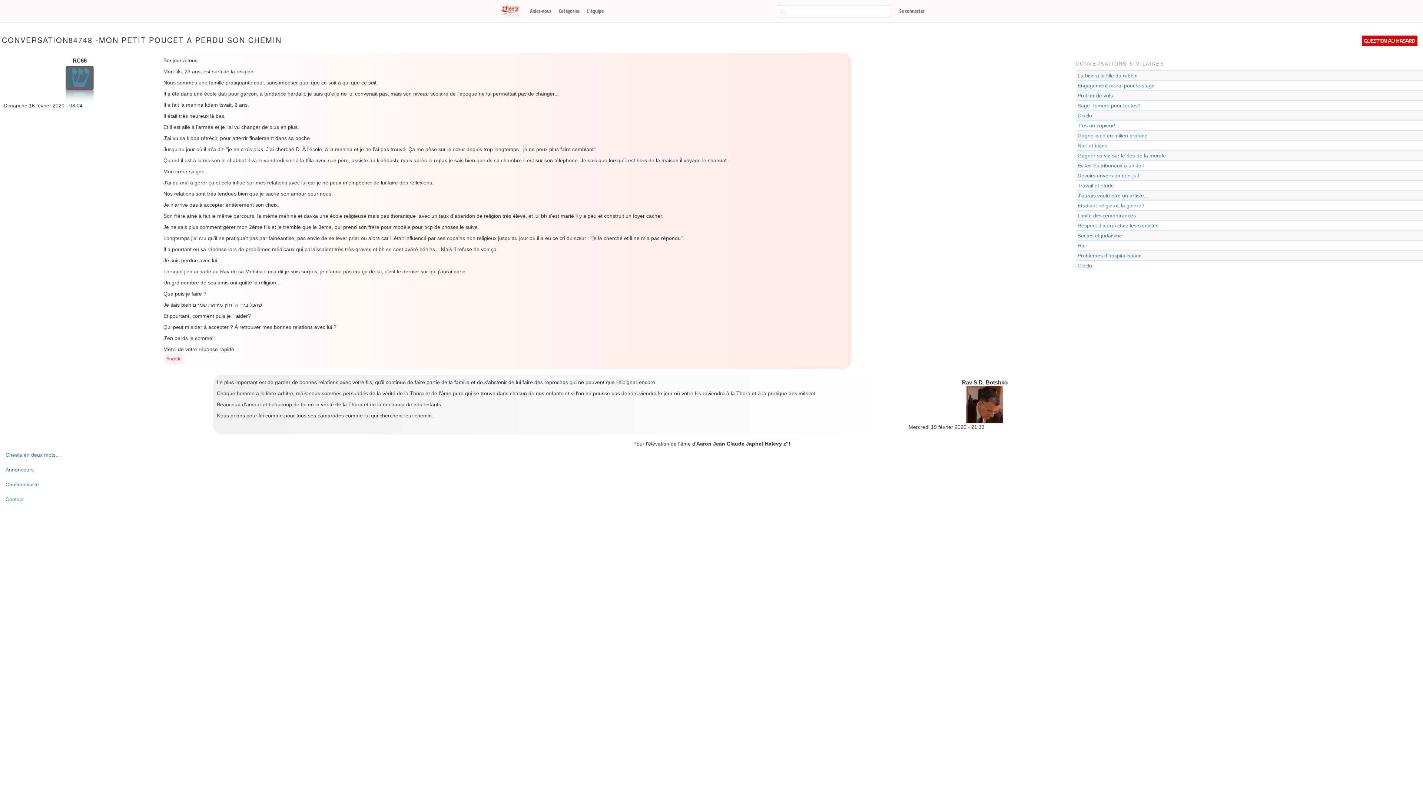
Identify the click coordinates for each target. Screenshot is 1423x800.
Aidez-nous (540, 10)
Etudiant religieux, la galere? (1111, 206)
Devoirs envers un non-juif (1108, 176)
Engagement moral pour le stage (1116, 86)
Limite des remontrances (1107, 216)
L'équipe (595, 10)
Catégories (569, 10)
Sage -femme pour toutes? (1109, 106)
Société (174, 358)
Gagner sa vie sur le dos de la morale (1122, 156)
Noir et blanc (1092, 146)
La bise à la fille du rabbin (1108, 76)
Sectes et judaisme (1100, 236)
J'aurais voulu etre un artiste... (1113, 196)
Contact (15, 499)
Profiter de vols (1095, 96)
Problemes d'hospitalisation (1110, 256)
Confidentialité (22, 484)
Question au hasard (1389, 41)
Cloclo (1085, 116)
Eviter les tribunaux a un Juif (1111, 166)
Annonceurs (20, 470)
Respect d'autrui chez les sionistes (1118, 226)
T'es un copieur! (1096, 126)
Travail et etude (1096, 186)
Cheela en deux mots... (33, 455)
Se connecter (912, 10)
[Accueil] (513, 10)
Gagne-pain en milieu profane (1113, 136)
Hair (1082, 246)
